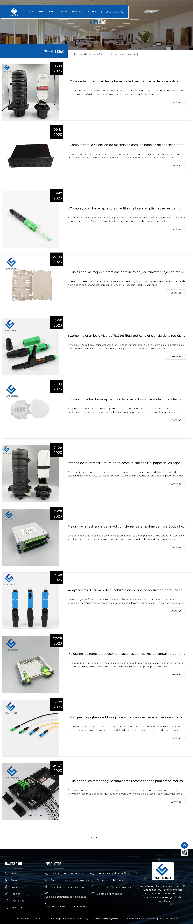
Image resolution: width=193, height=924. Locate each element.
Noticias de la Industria (121, 54)
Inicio (31, 12)
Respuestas (76, 12)
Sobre (40, 12)
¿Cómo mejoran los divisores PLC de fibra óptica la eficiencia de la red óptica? (128, 336)
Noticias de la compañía (88, 54)
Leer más (175, 102)
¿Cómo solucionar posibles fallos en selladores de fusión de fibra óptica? (124, 81)
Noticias (64, 12)
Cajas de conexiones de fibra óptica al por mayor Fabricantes (151, 919)
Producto (51, 12)
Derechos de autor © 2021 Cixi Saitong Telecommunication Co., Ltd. (54, 918)
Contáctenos (91, 12)
